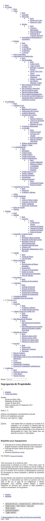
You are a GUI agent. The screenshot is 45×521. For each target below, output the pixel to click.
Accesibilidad (35, 500)
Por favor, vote (6, 418)
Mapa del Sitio (24, 500)
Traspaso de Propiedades (16, 456)
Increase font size (24, 504)
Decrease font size (11, 504)
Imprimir (8, 392)
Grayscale (30, 506)
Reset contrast (10, 508)
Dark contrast (21, 506)
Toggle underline (11, 512)
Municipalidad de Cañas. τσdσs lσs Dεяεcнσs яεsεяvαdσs (22, 517)
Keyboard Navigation (12, 510)
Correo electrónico (11, 394)
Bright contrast (10, 506)
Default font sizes (37, 504)
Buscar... (4, 379)
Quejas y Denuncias (11, 500)
